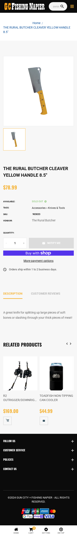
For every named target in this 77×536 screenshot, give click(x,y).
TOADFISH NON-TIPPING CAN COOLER (56, 398)
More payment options (38, 260)
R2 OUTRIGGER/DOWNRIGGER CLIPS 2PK (20, 398)
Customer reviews (45, 293)
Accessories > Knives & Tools (48, 207)
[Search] (62, 6)
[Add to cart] (7, 421)
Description (12, 293)
